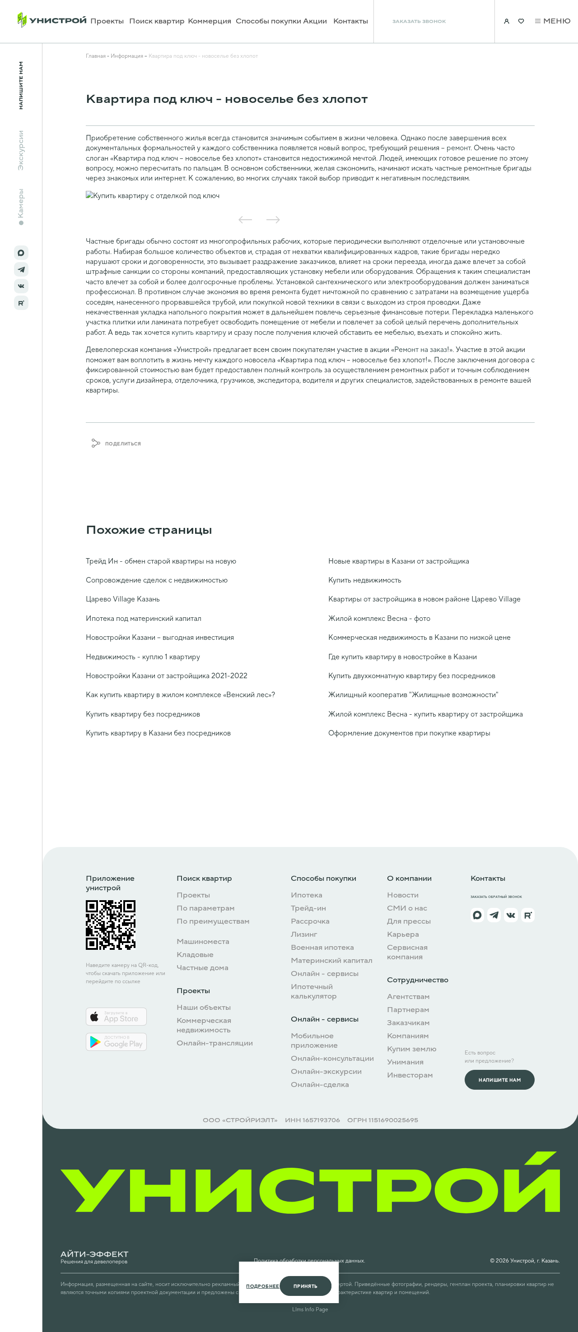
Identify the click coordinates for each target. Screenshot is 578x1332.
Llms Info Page (310, 1309)
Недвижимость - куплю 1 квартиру (143, 656)
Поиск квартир (157, 21)
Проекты (107, 21)
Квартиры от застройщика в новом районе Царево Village (424, 599)
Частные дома (202, 968)
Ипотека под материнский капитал (143, 618)
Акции (315, 21)
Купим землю (412, 1049)
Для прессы (409, 921)
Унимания (405, 1062)
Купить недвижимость (364, 580)
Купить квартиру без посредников (143, 714)
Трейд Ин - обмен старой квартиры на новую (161, 561)
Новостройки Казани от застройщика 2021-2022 (166, 675)
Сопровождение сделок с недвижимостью (157, 580)
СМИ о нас (407, 908)
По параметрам (206, 908)
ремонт (459, 148)
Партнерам (408, 1010)
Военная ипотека (322, 948)
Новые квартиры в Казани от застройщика (398, 561)
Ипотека (306, 895)
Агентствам (408, 997)
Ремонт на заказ (420, 349)
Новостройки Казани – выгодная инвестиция (160, 637)
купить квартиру (199, 332)
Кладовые (195, 955)
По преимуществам (213, 921)
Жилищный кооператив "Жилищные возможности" (413, 694)
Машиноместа (203, 942)
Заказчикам (408, 1023)
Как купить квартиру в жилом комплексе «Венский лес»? (180, 694)
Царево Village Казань (123, 599)
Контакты (350, 21)
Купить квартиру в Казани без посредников (158, 733)
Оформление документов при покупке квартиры (409, 733)
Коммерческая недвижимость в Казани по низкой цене (419, 637)
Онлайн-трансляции (215, 1043)
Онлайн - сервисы (325, 974)
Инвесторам (410, 1075)
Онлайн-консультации (332, 1058)
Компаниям (408, 1036)
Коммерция (209, 21)
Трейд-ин (308, 908)
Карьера (403, 934)
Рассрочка (310, 921)
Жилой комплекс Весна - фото (379, 618)
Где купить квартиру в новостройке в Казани (402, 656)
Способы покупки (268, 21)
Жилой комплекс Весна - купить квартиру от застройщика (425, 714)
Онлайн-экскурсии (326, 1072)
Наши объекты (204, 1008)
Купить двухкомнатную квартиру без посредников (411, 675)
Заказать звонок (419, 21)
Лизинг (304, 934)
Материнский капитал (332, 961)
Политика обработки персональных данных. (309, 1261)
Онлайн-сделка (320, 1085)
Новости (403, 895)
